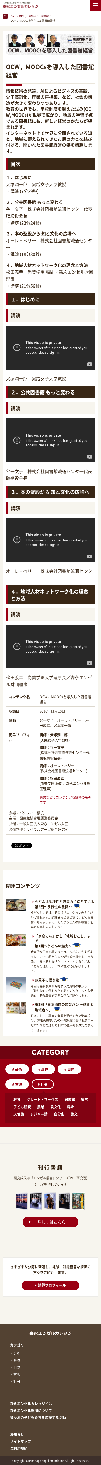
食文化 (55, 1106)
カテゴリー (18, 1344)
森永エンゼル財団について (31, 1410)
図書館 (69, 1099)
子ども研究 (22, 1106)
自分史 (59, 1113)
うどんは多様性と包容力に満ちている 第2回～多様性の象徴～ (64, 904)
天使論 (18, 1113)
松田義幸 (57, 778)
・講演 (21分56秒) (23, 286)
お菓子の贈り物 (47, 979)
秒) (38, 222)
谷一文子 (57, 747)
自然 (69, 1069)
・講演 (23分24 (20, 222)
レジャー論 (39, 1113)
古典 (17, 1084)
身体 (43, 1069)
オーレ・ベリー (62, 765)
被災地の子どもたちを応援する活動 (38, 1417)
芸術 (17, 1069)
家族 (84, 1099)
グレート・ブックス (42, 1099)
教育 (16, 1099)
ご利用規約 (18, 1448)
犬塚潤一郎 (59, 734)
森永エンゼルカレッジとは (31, 1403)
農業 (40, 1106)
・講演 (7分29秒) (22, 191)
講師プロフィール (52, 1284)
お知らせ (17, 1434)
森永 (70, 1106)
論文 (74, 1113)
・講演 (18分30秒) (23, 254)
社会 (43, 1084)
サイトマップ (20, 1441)
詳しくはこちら (51, 1222)
